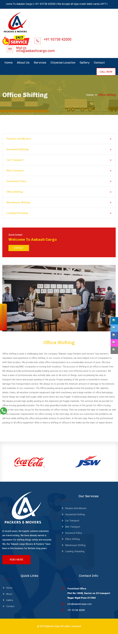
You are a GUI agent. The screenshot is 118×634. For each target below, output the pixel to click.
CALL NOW (106, 71)
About (9, 594)
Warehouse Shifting (18, 202)
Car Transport (15, 159)
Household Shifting (17, 149)
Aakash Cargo (52, 626)
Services (40, 62)
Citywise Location (63, 62)
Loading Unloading (17, 213)
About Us (23, 62)
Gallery (85, 62)
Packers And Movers (18, 138)
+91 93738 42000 (3, 317)
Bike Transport (15, 170)
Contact (99, 62)
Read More (16, 559)
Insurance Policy (16, 181)
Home (8, 62)
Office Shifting (14, 191)
